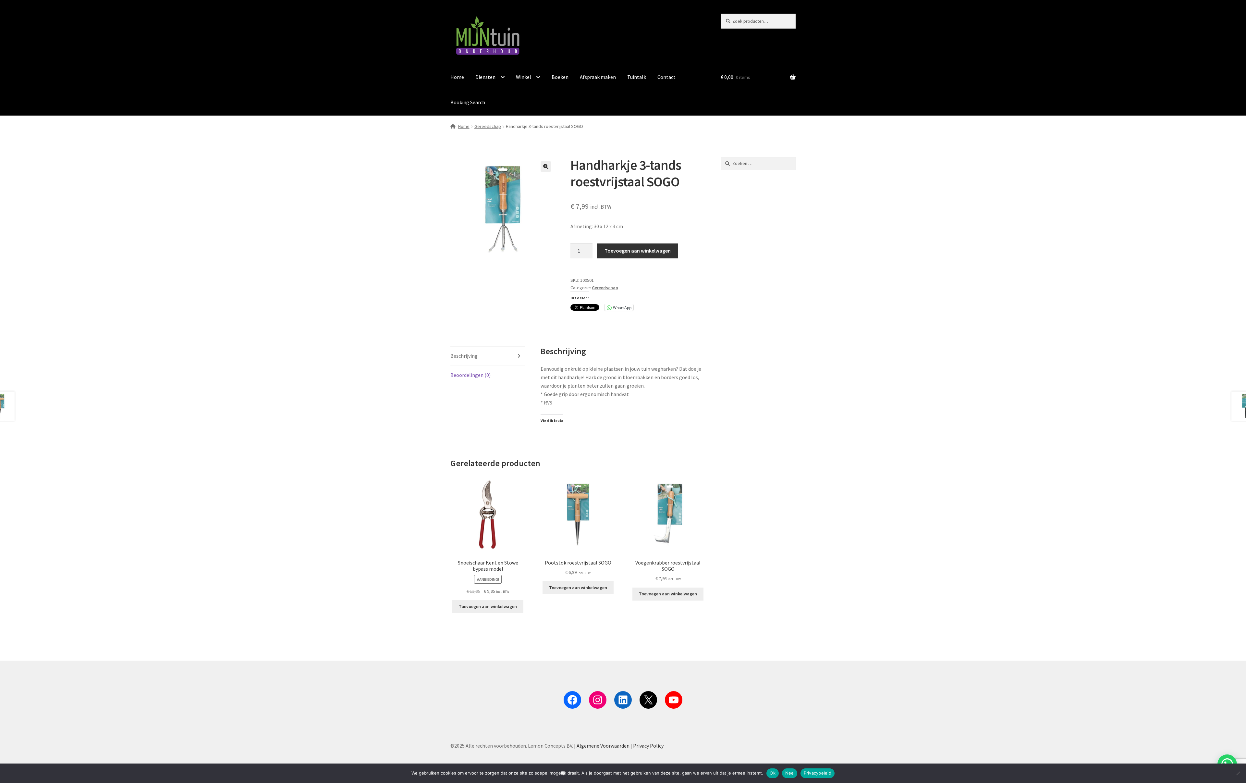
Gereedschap (487, 126)
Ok (773, 773)
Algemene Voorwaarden (603, 745)
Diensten (485, 77)
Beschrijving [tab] (464, 356)
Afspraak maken (598, 77)
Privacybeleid (817, 773)
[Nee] (1238, 773)
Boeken (560, 77)
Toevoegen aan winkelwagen (638, 250)
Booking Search (467, 102)
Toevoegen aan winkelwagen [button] (488, 606)
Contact (666, 77)
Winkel (523, 77)
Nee (789, 773)
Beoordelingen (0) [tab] (470, 375)
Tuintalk (636, 77)
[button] (546, 166)
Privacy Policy (648, 745)
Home (457, 77)
